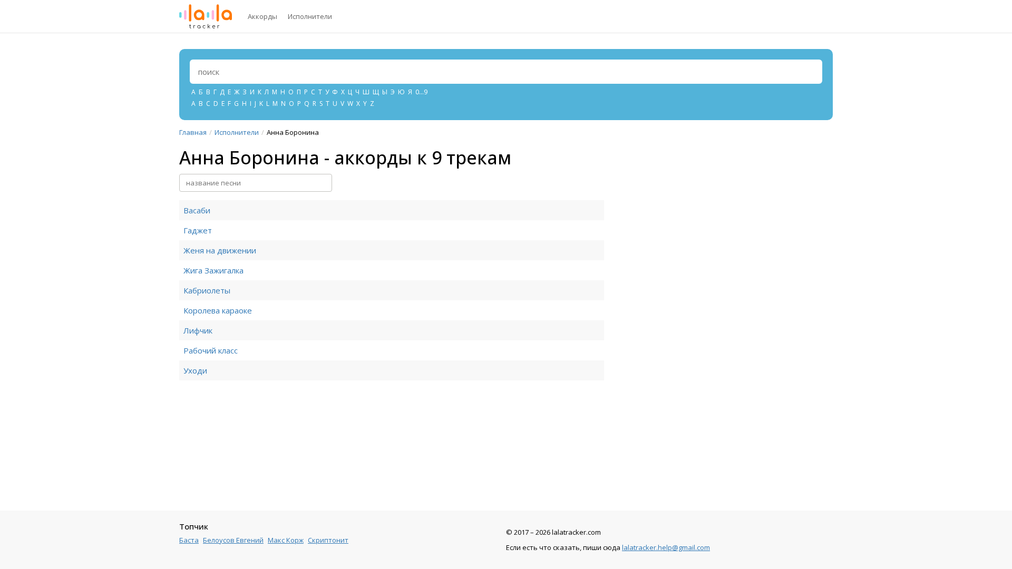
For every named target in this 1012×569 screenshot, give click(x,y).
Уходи (195, 370)
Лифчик (197, 330)
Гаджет (197, 230)
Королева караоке (217, 310)
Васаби (196, 210)
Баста (189, 540)
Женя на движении (219, 250)
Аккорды (262, 16)
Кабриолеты (206, 290)
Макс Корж (286, 540)
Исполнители (310, 16)
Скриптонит (328, 540)
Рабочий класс (210, 350)
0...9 (421, 91)
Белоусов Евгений (233, 540)
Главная (193, 132)
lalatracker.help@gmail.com (666, 547)
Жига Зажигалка (213, 270)
